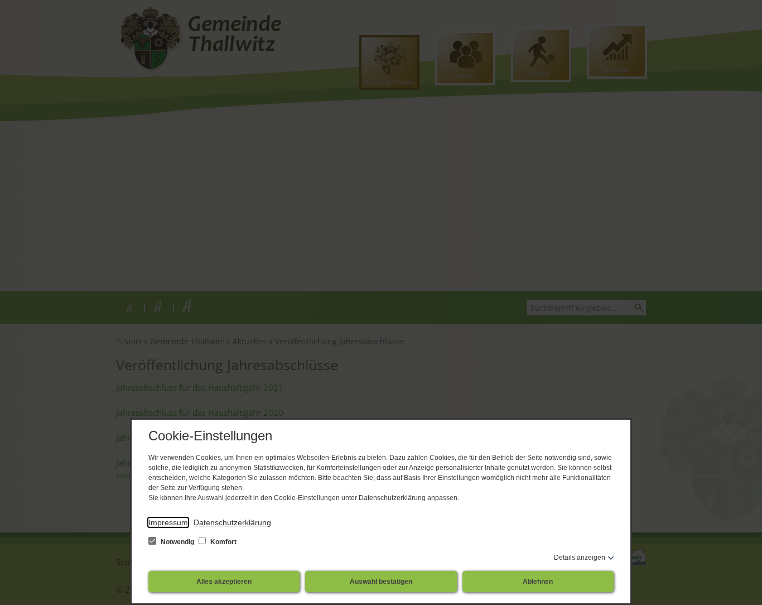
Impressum (168, 522)
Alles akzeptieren (224, 581)
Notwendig (177, 542)
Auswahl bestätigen (381, 581)
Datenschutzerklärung (232, 522)
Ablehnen (538, 581)
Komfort (223, 542)
